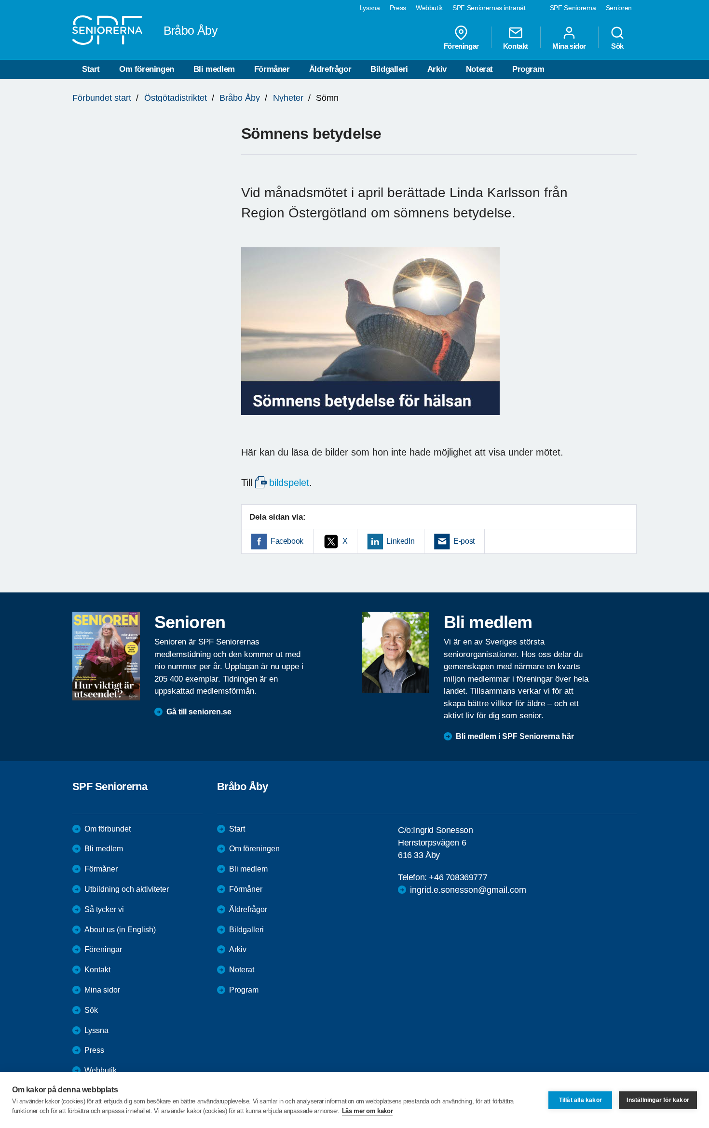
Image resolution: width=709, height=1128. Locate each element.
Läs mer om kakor (367, 1111)
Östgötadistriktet (175, 98)
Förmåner (272, 69)
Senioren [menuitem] (619, 8)
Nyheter (288, 98)
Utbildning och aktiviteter (126, 889)
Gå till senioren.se (199, 712)
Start (91, 69)
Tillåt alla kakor (580, 1100)
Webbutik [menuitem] (429, 8)
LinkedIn (400, 541)
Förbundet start (101, 98)
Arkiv (437, 69)
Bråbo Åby (239, 98)
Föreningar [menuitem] (461, 46)
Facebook (287, 541)
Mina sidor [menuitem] (569, 46)
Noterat (479, 69)
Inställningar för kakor (658, 1100)
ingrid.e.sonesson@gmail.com (468, 890)
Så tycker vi (104, 909)
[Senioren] (106, 656)
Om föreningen (146, 69)
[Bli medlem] (395, 652)
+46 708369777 (458, 877)
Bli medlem (214, 69)
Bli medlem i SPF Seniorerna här (515, 736)
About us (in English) (120, 930)
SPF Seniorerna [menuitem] (573, 8)
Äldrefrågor (330, 69)
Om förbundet (107, 829)
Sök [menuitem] (617, 46)
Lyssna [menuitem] (370, 8)
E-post (464, 541)
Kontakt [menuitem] (515, 46)
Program (528, 69)
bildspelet (289, 482)
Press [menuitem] (398, 8)
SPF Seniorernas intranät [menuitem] (489, 8)
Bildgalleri (389, 69)
